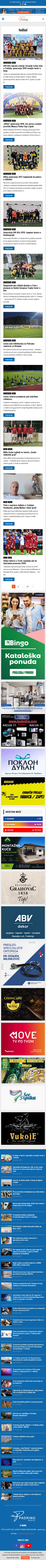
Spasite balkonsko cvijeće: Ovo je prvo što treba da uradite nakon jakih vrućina (27, 1472)
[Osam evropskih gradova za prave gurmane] (6, 1404)
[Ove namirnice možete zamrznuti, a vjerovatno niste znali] (6, 1240)
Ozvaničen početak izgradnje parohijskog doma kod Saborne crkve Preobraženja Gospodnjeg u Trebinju (28, 1347)
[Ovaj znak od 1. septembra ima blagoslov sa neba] (6, 1462)
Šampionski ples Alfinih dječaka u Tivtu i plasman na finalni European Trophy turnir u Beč (21, 288)
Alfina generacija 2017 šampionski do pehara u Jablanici (22, 178)
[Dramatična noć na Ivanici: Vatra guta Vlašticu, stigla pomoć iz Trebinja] (6, 1371)
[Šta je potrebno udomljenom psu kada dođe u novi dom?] (6, 1194)
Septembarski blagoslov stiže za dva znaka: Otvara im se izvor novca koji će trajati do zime (28, 1169)
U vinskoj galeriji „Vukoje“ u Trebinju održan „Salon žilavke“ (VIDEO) (28, 1426)
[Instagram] (22, 1545)
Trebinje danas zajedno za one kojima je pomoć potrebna (27, 1495)
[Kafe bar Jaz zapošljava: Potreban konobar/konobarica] (6, 1415)
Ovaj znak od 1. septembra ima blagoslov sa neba (28, 1460)
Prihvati (25, 1558)
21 (28, 587)
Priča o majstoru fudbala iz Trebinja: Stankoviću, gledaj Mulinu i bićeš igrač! (20, 506)
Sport (13, 62)
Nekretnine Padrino (30, 2)
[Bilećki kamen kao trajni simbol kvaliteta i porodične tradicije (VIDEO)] (6, 1274)
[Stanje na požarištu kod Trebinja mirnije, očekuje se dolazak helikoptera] (6, 1286)
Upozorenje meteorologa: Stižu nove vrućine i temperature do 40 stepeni (29, 1204)
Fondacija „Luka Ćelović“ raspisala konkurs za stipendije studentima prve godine (28, 1449)
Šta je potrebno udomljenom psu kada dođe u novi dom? (29, 1193)
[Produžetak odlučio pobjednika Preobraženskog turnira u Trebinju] (6, 1217)
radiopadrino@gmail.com (26, 1533)
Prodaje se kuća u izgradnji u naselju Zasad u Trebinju (29, 1156)
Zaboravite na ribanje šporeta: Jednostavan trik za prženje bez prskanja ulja (28, 1391)
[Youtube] (28, 1545)
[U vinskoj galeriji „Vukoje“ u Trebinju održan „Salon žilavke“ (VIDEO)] (6, 1427)
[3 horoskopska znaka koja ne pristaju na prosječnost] (6, 1383)
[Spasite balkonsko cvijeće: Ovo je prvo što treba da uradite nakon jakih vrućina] (6, 1473)
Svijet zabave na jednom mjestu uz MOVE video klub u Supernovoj (27, 1264)
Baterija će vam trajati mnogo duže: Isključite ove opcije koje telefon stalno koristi (29, 1483)
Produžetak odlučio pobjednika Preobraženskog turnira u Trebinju (25, 1216)
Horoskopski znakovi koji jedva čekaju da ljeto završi (27, 1227)
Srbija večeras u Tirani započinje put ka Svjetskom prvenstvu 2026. (20, 562)
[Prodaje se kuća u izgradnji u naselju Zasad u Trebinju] (6, 1157)
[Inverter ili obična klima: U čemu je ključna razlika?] (6, 1182)
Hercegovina (7, 62)
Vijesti (10, 449)
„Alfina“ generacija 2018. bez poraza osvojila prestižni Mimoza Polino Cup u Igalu (22, 125)
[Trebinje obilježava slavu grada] (6, 1438)
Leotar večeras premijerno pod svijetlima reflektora (20, 397)
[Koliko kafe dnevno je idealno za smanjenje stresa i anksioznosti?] (6, 1310)
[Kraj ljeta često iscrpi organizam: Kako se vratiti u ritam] (6, 1322)
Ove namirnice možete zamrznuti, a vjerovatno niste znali (25, 1239)
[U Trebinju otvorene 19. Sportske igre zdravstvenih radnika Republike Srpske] (6, 1360)
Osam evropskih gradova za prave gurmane (28, 1402)
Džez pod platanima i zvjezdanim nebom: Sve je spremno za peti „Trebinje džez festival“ (28, 1333)
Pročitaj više (35, 1557)
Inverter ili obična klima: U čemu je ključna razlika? (28, 1181)
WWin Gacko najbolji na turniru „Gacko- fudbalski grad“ (20, 453)
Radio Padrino (16, 2)
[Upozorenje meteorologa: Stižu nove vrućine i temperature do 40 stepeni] (6, 1205)
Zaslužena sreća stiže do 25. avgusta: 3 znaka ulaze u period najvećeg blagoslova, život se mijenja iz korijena (28, 1297)
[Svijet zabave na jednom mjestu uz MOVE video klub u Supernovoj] (6, 1265)
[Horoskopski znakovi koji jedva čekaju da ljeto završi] (6, 1228)
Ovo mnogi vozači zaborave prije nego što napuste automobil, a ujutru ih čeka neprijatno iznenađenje (27, 1251)
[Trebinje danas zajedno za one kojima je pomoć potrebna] (6, 1496)
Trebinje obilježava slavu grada (23, 1436)
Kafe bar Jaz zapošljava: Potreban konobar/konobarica (24, 1414)
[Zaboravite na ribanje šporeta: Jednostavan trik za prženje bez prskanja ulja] (6, 1392)
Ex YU (5, 557)
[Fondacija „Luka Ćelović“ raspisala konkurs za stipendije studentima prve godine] (6, 1450)
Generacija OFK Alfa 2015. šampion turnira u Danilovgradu (22, 233)
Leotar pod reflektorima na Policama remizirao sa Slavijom (18, 345)
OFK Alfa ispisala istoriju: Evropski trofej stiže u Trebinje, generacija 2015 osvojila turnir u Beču (23, 68)
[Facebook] (16, 1545)
